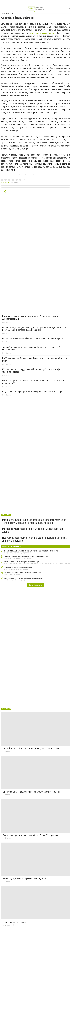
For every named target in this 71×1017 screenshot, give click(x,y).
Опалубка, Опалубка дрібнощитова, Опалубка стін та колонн (31, 791)
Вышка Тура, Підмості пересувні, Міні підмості (25, 878)
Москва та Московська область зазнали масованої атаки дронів (32, 338)
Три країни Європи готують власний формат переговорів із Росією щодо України (33, 348)
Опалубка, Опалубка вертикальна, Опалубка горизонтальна (31, 748)
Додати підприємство (35, 585)
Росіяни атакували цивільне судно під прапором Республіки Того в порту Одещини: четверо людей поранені (34, 328)
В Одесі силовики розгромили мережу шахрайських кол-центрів (32, 391)
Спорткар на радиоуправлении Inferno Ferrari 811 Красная (30, 835)
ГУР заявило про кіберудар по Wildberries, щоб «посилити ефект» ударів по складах (32, 370)
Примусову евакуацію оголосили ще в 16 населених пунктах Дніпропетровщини (30, 317)
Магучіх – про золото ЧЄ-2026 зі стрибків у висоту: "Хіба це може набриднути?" (33, 381)
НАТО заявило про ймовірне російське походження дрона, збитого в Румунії (34, 359)
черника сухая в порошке (15, 922)
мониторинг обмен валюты (42, 33)
